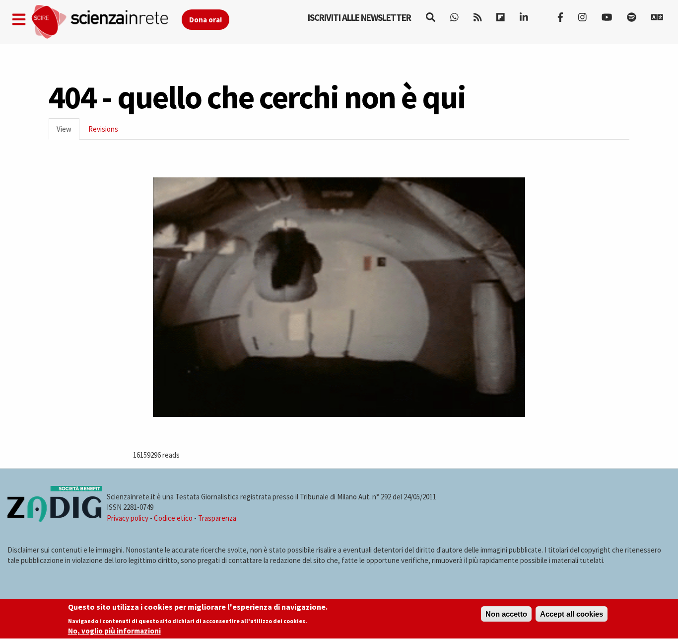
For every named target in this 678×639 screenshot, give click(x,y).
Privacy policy (127, 518)
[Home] (106, 22)
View (68, 132)
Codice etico (173, 518)
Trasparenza (217, 518)
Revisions (103, 129)
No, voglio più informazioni (114, 631)
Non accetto (506, 614)
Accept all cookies (571, 614)
